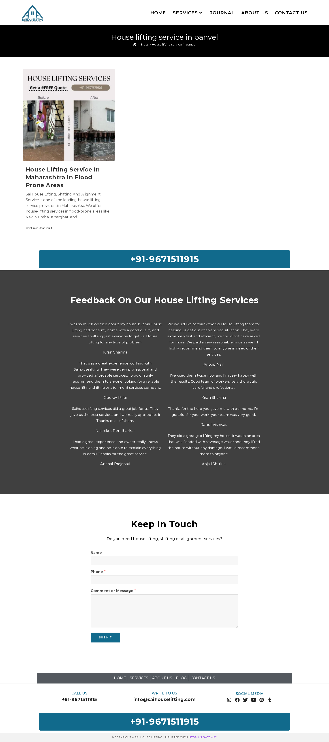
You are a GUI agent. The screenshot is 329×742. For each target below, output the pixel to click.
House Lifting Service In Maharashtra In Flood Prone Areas (63, 177)
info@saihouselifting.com (164, 699)
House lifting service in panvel (174, 44)
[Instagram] (229, 700)
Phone (98, 572)
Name (96, 553)
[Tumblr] (269, 700)
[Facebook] (237, 700)
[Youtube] (253, 700)
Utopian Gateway (203, 737)
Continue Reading (39, 228)
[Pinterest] (261, 700)
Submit (105, 637)
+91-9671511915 (79, 699)
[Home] (134, 44)
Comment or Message (113, 591)
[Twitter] (245, 700)
